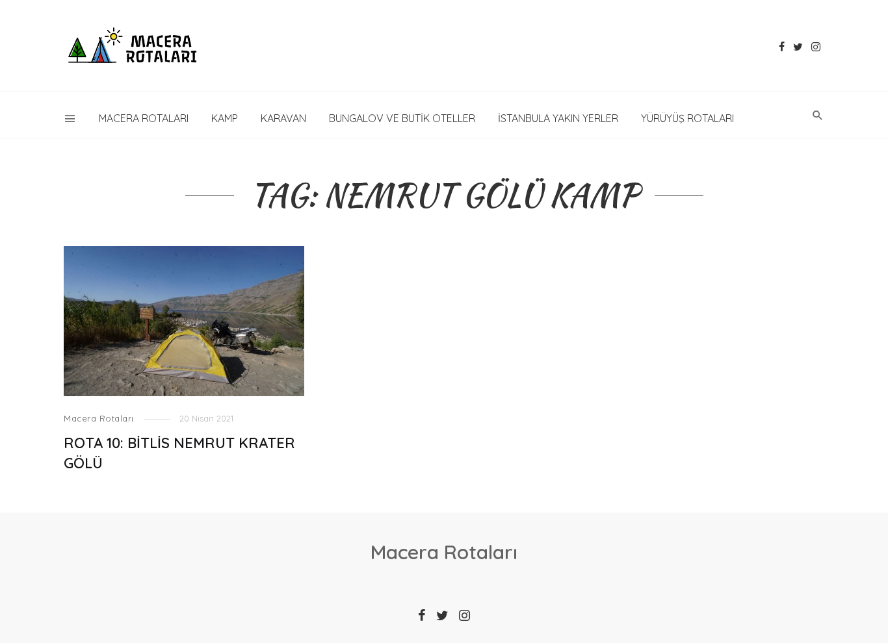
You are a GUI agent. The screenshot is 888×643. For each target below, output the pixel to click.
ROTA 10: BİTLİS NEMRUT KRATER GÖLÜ (179, 453)
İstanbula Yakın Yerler (558, 118)
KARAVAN (283, 118)
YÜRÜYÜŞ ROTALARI (687, 118)
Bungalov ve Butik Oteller (402, 118)
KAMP (224, 118)
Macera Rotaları (144, 118)
